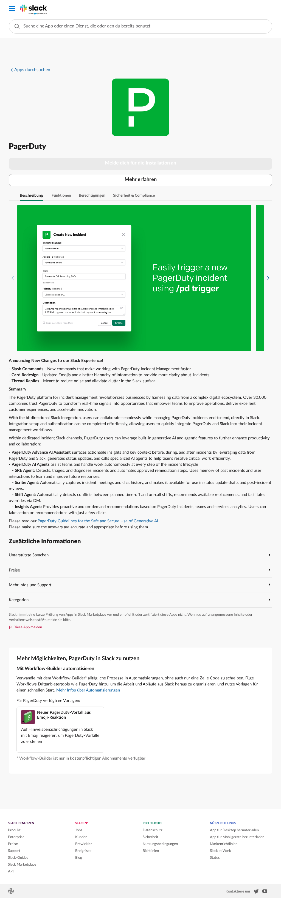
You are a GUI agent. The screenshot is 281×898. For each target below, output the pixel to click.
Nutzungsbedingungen (160, 844)
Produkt (14, 830)
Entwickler (83, 844)
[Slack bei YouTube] (265, 892)
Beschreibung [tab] (31, 195)
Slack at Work (220, 851)
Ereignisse (83, 851)
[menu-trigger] (12, 9)
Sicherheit (150, 837)
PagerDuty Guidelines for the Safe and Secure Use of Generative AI (98, 521)
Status (215, 858)
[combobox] (140, 26)
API (11, 871)
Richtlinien (151, 851)
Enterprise (16, 837)
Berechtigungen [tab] (92, 195)
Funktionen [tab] (61, 195)
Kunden (81, 837)
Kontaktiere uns (238, 891)
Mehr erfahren (141, 179)
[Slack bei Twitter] (256, 892)
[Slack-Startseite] (11, 893)
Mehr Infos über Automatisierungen (88, 690)
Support (14, 851)
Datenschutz (152, 830)
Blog (78, 858)
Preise (13, 844)
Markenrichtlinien (223, 844)
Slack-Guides (18, 858)
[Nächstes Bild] (268, 278)
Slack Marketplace (22, 864)
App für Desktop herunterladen (234, 830)
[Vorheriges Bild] (13, 278)
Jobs (78, 830)
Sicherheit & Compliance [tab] (134, 195)
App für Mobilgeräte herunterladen (237, 837)
